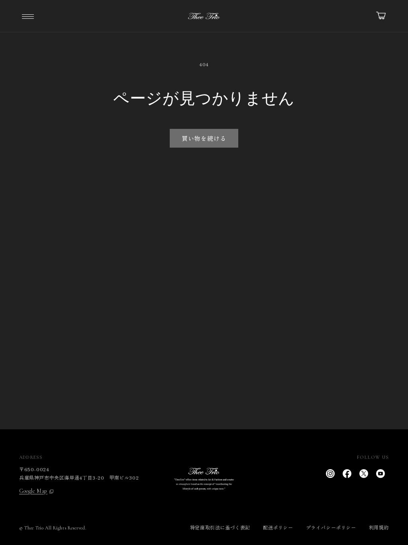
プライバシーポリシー (331, 527)
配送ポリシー (278, 527)
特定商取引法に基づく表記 (220, 527)
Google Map (33, 491)
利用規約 (379, 527)
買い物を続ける (204, 138)
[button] (28, 16)
